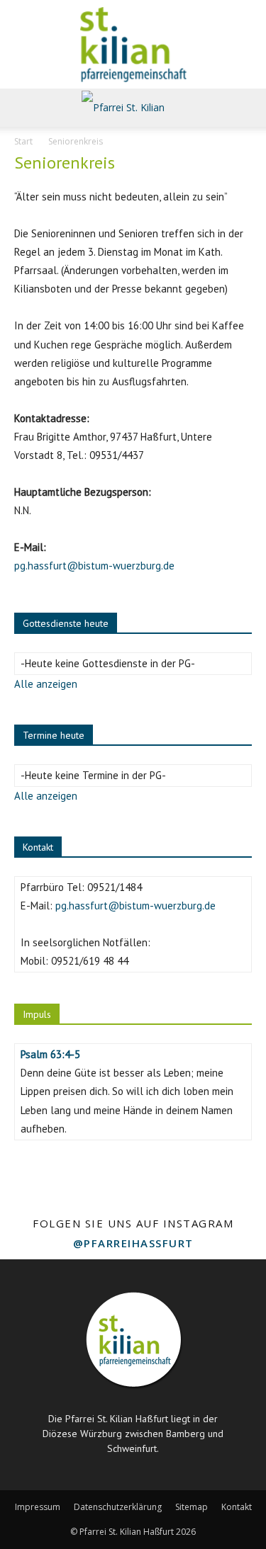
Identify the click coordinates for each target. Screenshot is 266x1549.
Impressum (37, 1507)
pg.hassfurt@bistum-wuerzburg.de (94, 565)
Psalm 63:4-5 (50, 1054)
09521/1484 (114, 887)
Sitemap (191, 1507)
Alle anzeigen (45, 684)
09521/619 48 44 (89, 961)
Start (23, 141)
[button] (24, 108)
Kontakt (236, 1507)
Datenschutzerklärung (118, 1507)
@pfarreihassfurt (133, 1243)
